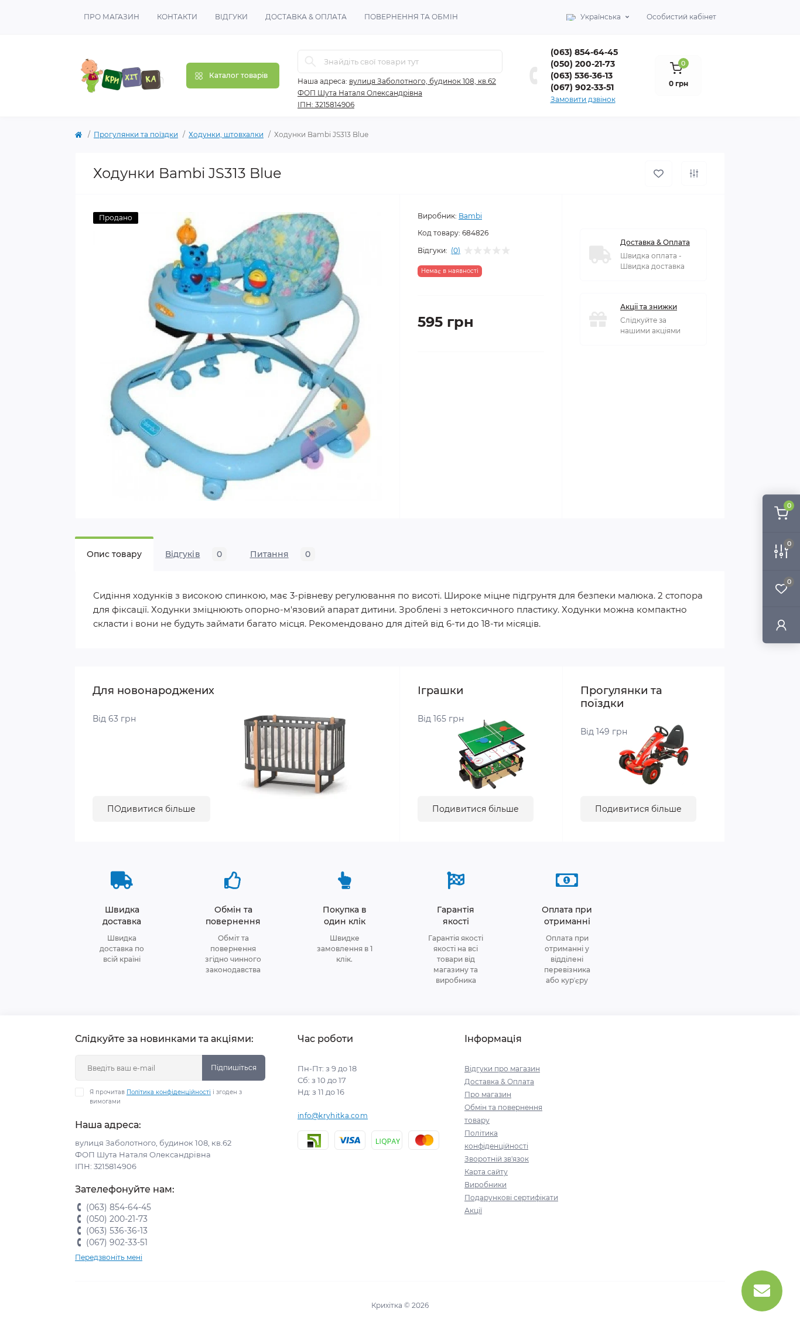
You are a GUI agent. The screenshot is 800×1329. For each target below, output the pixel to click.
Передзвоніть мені (108, 1257)
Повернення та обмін (411, 16)
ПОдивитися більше (151, 809)
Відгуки (231, 16)
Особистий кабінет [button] (681, 16)
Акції (473, 1210)
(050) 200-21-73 (583, 64)
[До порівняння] (694, 173)
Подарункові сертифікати (511, 1197)
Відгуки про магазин (502, 1068)
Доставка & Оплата (306, 16)
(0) (455, 251)
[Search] (310, 61)
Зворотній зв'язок (496, 1158)
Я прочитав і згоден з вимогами (166, 1096)
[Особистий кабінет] (781, 624)
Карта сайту (486, 1171)
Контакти (177, 16)
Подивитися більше (475, 809)
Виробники (485, 1184)
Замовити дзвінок (583, 99)
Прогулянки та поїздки (136, 134)
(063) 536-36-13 (582, 75)
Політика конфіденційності (169, 1092)
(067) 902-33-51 (582, 87)
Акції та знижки (648, 306)
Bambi (470, 215)
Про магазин (111, 16)
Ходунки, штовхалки (226, 134)
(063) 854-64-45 (584, 52)
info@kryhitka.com (333, 1115)
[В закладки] (658, 173)
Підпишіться (234, 1067)
